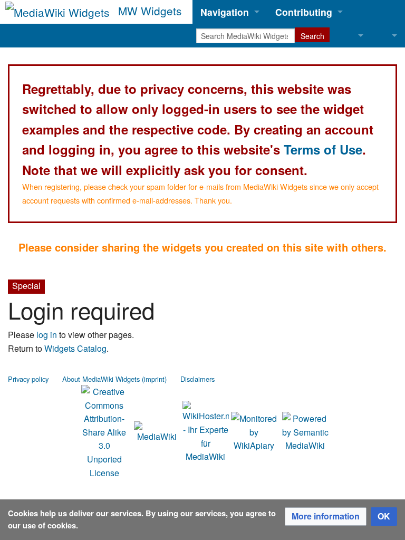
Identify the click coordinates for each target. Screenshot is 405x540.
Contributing (303, 11)
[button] (326, 516)
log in (46, 335)
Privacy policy (28, 379)
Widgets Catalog (75, 348)
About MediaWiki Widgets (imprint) (114, 379)
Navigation (224, 11)
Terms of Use (323, 149)
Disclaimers (197, 379)
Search (312, 36)
